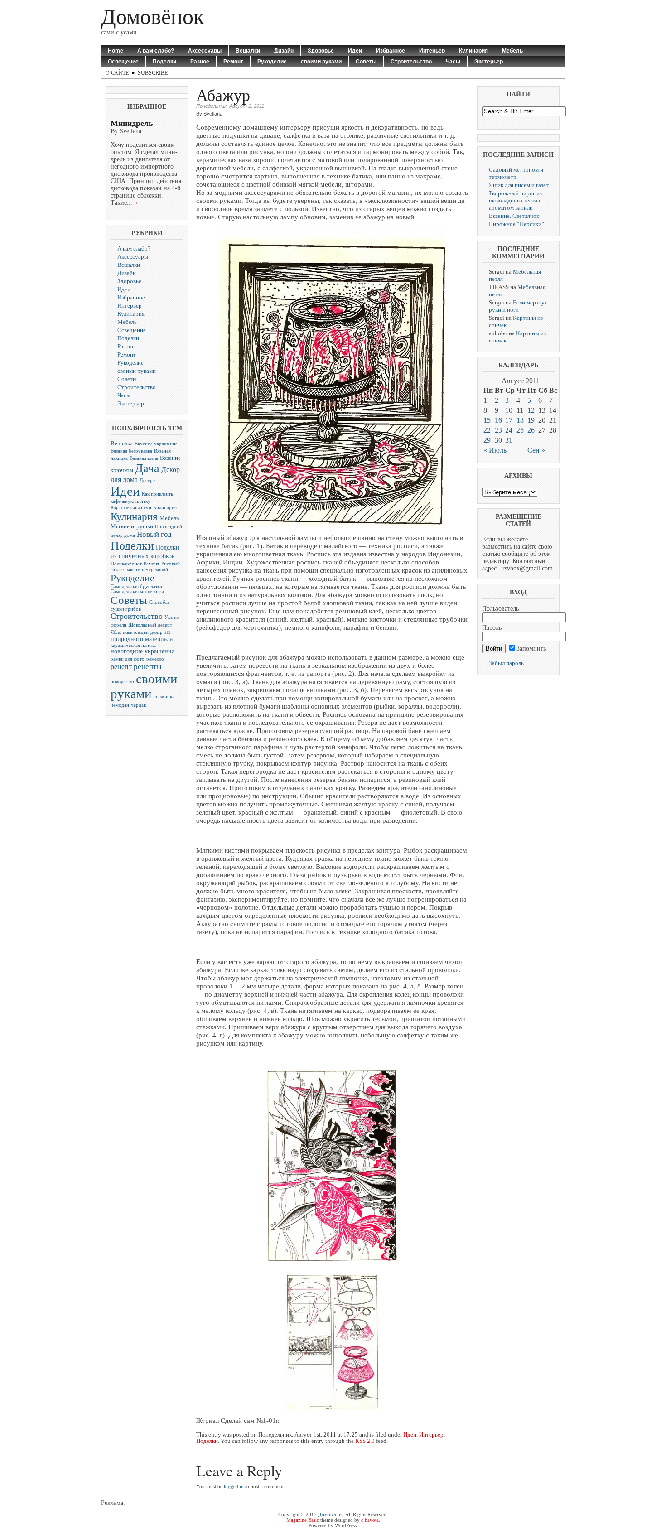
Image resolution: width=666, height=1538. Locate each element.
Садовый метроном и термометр (516, 173)
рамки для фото (128, 658)
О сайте (117, 73)
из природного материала (142, 635)
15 (487, 420)
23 (498, 430)
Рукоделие (272, 61)
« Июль (495, 450)
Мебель (512, 51)
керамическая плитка (133, 645)
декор (156, 632)
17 (508, 420)
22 (487, 430)
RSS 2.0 (365, 1441)
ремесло (155, 658)
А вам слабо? (155, 51)
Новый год (154, 534)
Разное (199, 61)
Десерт (147, 480)
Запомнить (531, 648)
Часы (453, 61)
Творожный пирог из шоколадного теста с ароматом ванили (515, 200)
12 (531, 410)
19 (531, 420)
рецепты (147, 666)
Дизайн (284, 51)
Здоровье (321, 51)
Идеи (355, 51)
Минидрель (132, 123)
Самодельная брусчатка (136, 586)
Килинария (165, 507)
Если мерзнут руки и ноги (518, 306)
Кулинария (473, 51)
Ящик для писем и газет (519, 185)
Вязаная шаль (144, 458)
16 (498, 420)
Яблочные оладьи (130, 632)
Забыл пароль (506, 663)
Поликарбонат (126, 563)
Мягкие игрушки (132, 526)
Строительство (411, 61)
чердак (138, 705)
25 (520, 430)
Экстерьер (488, 61)
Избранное (390, 51)
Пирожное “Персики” (516, 224)
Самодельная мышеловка (137, 591)
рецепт (121, 666)
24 (508, 430)
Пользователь (500, 608)
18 (520, 420)
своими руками (321, 61)
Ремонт (233, 61)
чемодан (120, 705)
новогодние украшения (142, 651)
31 (508, 440)
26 (531, 430)
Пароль (492, 627)
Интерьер (432, 51)
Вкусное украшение (156, 443)
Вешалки (248, 51)
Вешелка (122, 443)
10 (508, 410)
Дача (147, 468)
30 (498, 440)
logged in (234, 1486)
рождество (122, 681)
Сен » (536, 450)
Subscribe (153, 73)
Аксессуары (205, 51)
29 (487, 440)
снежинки (164, 696)
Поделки (164, 61)
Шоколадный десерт (150, 624)
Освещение (123, 61)
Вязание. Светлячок (514, 215)
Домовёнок (152, 17)
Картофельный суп (131, 507)
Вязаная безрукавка (131, 450)
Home (115, 51)
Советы (366, 61)
